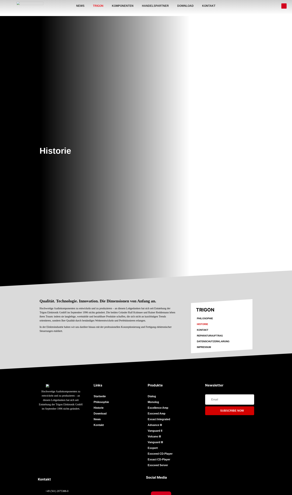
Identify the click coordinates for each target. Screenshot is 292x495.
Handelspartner (155, 5)
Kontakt (208, 5)
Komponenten (122, 5)
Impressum (204, 347)
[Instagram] (284, 6)
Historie (202, 324)
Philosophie (205, 318)
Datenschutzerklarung (213, 341)
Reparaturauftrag (210, 335)
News (80, 5)
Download (185, 5)
